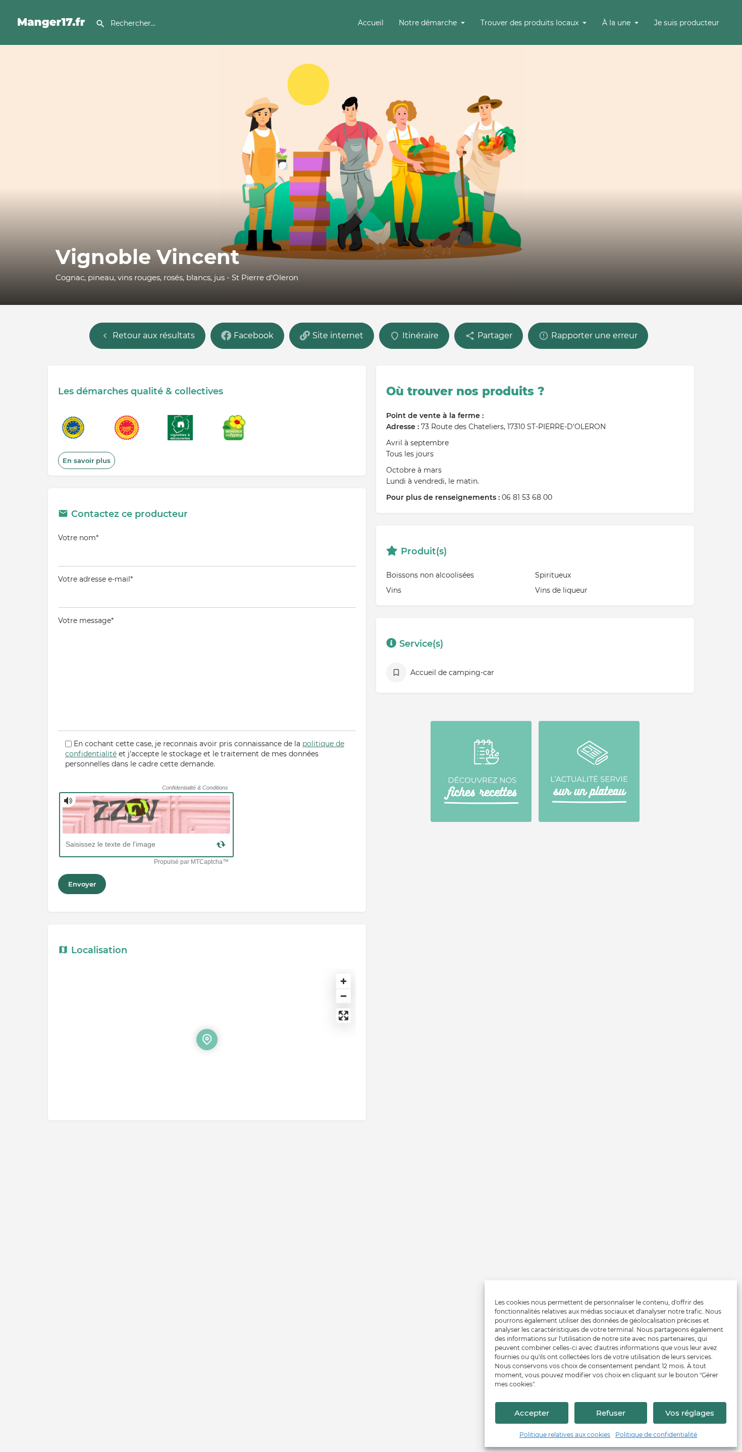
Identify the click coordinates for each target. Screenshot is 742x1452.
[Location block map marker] (207, 1039)
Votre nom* (78, 537)
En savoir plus (87, 460)
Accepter (531, 1413)
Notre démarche (428, 22)
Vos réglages (689, 1413)
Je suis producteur (686, 22)
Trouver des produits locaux (529, 22)
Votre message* (86, 620)
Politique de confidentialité (656, 1434)
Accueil (371, 22)
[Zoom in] (343, 981)
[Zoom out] (343, 996)
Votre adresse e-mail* (95, 579)
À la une (616, 22)
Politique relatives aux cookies (564, 1434)
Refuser (610, 1413)
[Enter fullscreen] (343, 1015)
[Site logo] (53, 21)
